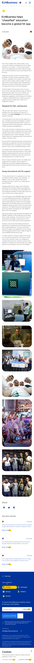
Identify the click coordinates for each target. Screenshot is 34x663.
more (14, 656)
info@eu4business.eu (10, 631)
